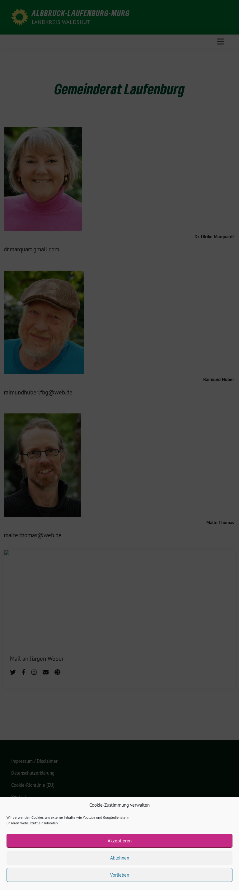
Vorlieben (119, 875)
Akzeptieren (120, 841)
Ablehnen (119, 858)
